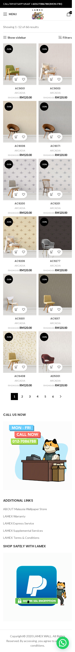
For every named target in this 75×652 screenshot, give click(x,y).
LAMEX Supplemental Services (23, 530)
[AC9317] (55, 294)
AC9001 (20, 88)
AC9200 (20, 203)
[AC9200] (19, 179)
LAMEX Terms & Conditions (21, 537)
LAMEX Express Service (18, 523)
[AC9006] (19, 121)
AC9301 (20, 318)
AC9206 (20, 261)
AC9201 (55, 203)
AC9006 (20, 146)
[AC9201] (55, 179)
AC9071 (55, 146)
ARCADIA (20, 92)
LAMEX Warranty (14, 516)
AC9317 (55, 318)
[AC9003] (55, 64)
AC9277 (55, 261)
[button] (16, 79)
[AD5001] (55, 352)
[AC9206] (19, 237)
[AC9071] (55, 121)
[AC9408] (19, 352)
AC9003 (55, 88)
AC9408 (19, 376)
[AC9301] (19, 294)
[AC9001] (19, 64)
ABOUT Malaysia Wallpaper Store (25, 509)
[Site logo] (37, 14)
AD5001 (55, 376)
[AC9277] (55, 237)
